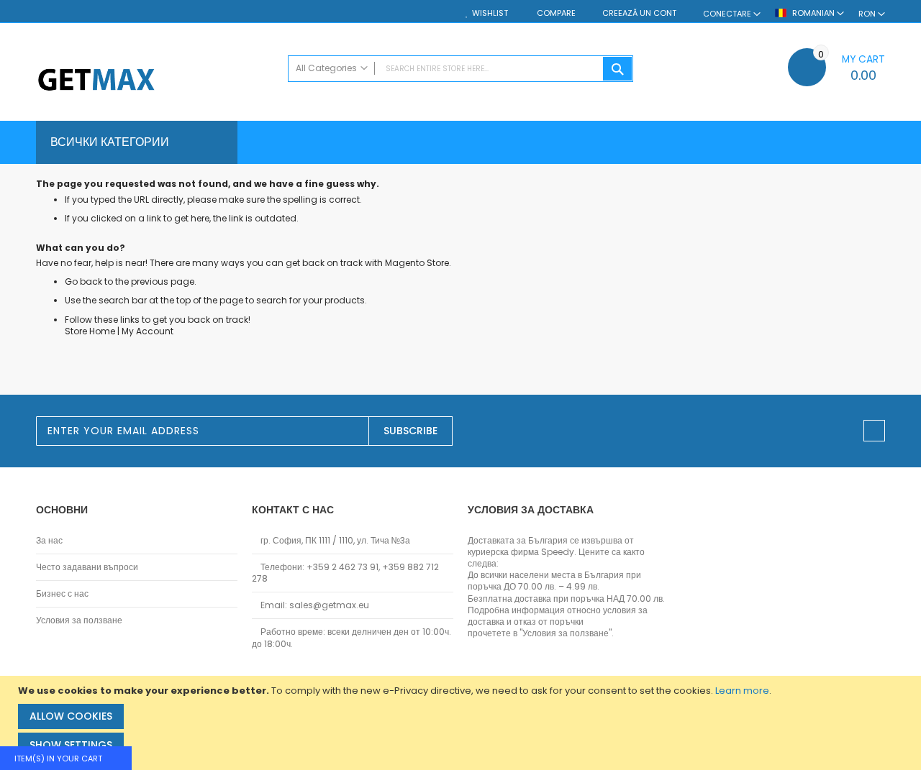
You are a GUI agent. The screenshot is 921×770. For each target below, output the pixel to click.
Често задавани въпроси (87, 567)
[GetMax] (154, 81)
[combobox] (460, 68)
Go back (83, 281)
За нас (49, 540)
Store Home (90, 331)
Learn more (742, 690)
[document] (462, 722)
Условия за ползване (79, 620)
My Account (147, 331)
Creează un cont (639, 13)
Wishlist (490, 13)
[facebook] (874, 430)
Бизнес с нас (62, 594)
